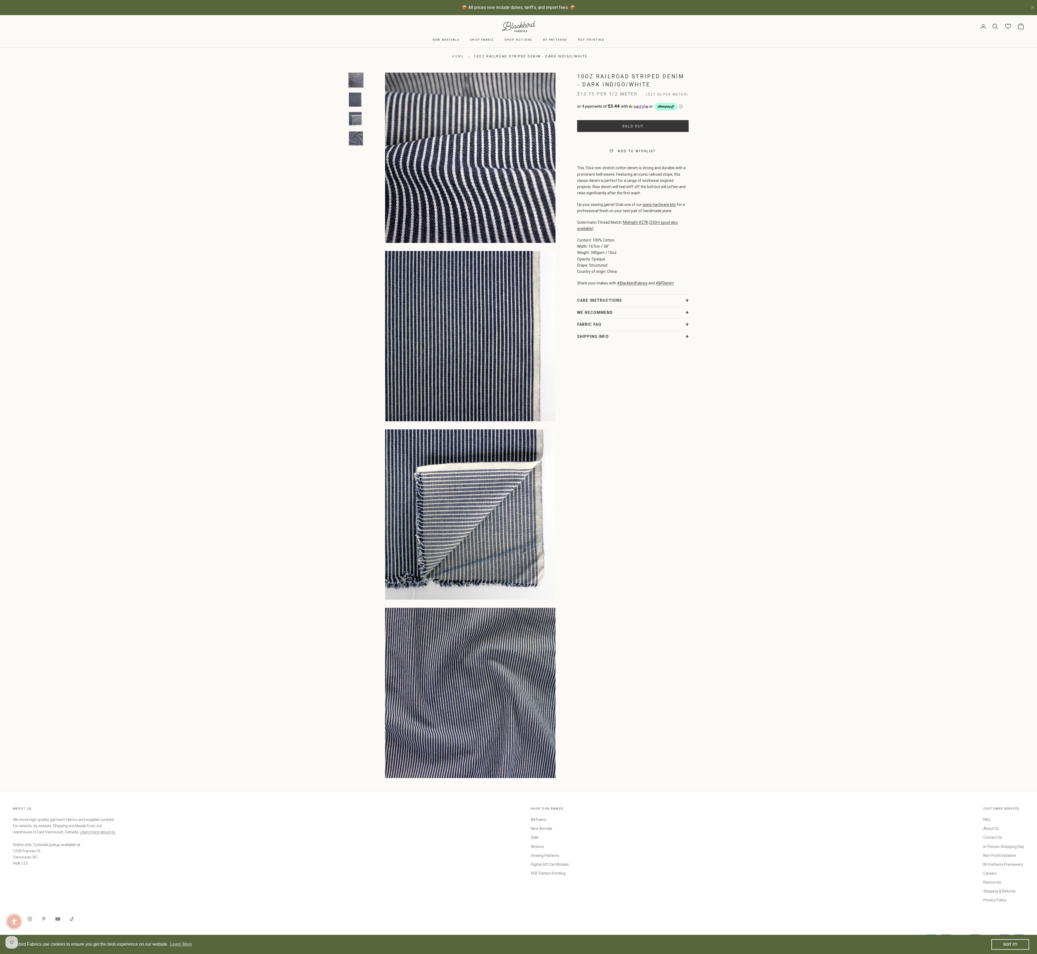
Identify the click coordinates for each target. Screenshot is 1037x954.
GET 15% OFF (571, 521)
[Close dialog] (617, 411)
